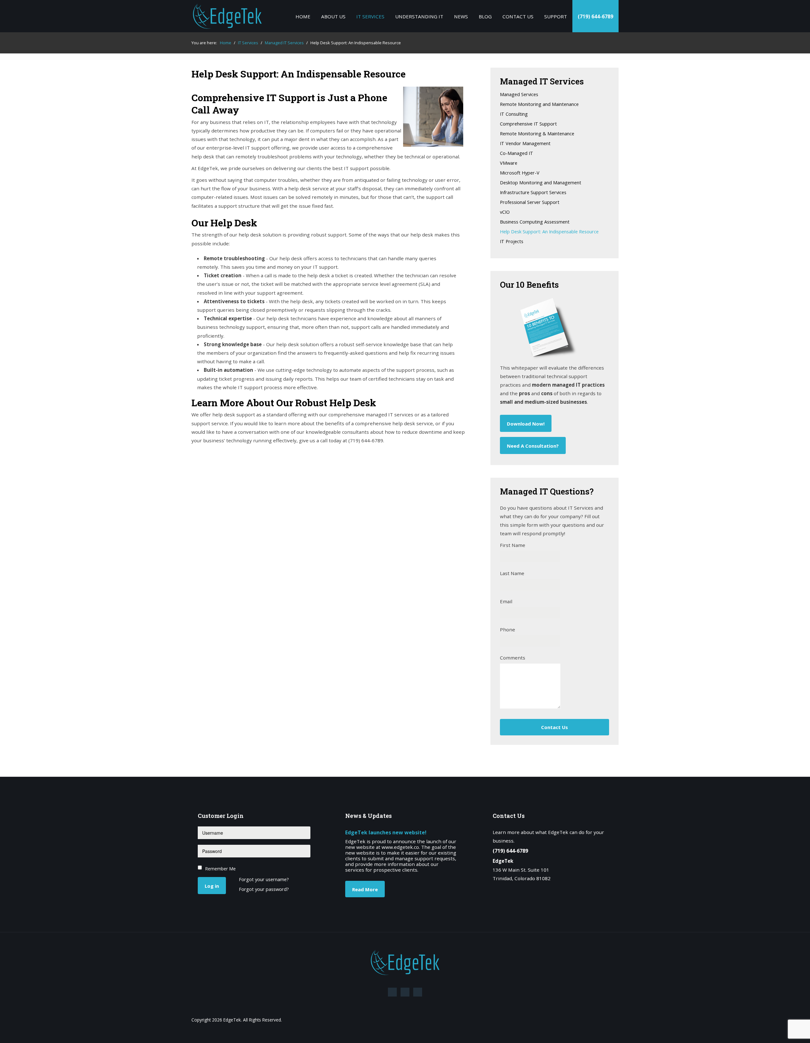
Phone (507, 629)
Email (506, 601)
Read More (365, 889)
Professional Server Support (529, 202)
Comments (512, 657)
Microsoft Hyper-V (519, 173)
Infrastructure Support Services (533, 192)
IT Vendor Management (525, 143)
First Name (512, 545)
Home (303, 16)
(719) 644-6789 (595, 16)
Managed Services (519, 94)
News (461, 16)
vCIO (505, 212)
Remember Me (220, 869)
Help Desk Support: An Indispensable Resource (549, 232)
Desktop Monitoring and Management (540, 183)
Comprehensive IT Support (528, 124)
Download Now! (526, 423)
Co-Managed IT (516, 153)
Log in (212, 886)
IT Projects (511, 241)
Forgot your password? (264, 889)
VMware (508, 163)
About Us (333, 16)
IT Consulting (514, 114)
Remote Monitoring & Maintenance (537, 134)
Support (555, 16)
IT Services (370, 16)
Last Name (512, 573)
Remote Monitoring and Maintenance (539, 104)
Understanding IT (419, 16)
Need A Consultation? (533, 446)
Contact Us (517, 16)
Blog (485, 16)
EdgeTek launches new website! (386, 832)
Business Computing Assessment (535, 222)
